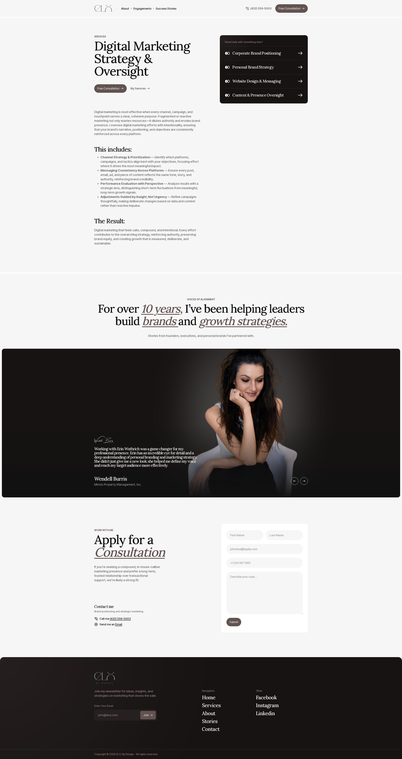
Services (211, 705)
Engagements (142, 8)
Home (208, 697)
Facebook (266, 697)
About (125, 8)
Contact (211, 729)
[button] (294, 481)
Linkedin (265, 713)
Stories (209, 721)
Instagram (267, 705)
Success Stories (166, 8)
